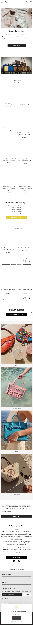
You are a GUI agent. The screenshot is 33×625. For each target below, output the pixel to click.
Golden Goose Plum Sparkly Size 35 (8, 290)
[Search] (6, 2)
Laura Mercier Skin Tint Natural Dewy (8, 102)
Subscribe (16, 516)
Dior (16, 365)
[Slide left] (25, 260)
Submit (27, 594)
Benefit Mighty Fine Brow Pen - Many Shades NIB (24, 159)
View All (16, 82)
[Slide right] (29, 260)
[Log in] (27, 2)
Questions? (16, 557)
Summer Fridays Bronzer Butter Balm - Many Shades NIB (24, 188)
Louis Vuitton (16, 494)
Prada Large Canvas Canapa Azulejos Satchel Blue (8, 248)
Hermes (16, 451)
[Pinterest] (18, 561)
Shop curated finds (16, 314)
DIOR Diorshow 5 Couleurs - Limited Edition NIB (24, 133)
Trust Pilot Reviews (16, 217)
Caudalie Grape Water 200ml (8, 128)
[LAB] (16, 18)
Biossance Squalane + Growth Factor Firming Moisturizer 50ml (8, 160)
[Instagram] (14, 561)
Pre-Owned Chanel (16, 408)
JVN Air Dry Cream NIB (24, 102)
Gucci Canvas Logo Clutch (25, 248)
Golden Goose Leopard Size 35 (25, 290)
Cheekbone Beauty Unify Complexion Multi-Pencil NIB (8, 188)
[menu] (2, 2)
